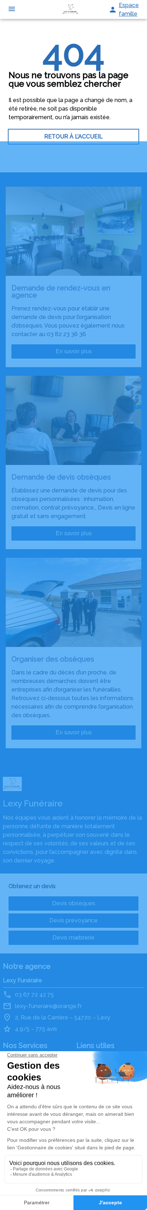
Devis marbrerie (73, 937)
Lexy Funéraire (22, 980)
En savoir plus (74, 351)
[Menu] (11, 9)
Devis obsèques (73, 903)
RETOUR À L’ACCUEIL (73, 136)
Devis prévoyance (73, 920)
